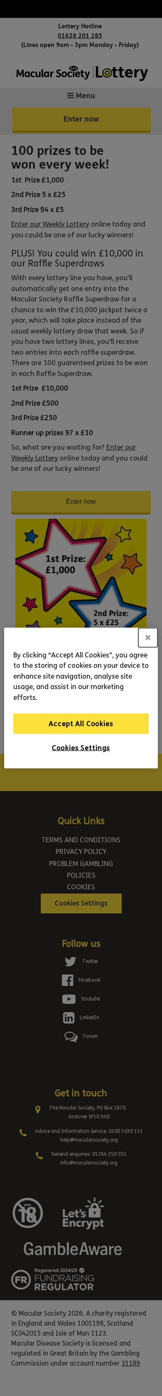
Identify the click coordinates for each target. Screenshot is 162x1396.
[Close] (148, 637)
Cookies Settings (81, 748)
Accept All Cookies (81, 723)
